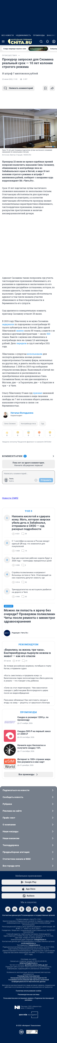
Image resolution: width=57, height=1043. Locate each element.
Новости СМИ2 (10, 498)
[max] (35, 909)
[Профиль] (54, 41)
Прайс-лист (9, 817)
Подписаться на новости (16, 790)
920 (48, 333)
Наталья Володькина (22, 412)
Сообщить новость (13, 797)
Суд (42, 424)
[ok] (21, 909)
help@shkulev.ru (34, 945)
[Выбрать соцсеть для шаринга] (52, 88)
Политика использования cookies (28, 991)
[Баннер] (38, 48)
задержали (8, 324)
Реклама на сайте (12, 811)
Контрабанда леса (28, 424)
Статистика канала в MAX (17, 859)
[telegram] (7, 909)
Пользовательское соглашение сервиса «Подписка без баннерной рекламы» (28, 999)
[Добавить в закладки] (45, 88)
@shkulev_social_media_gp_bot (36, 965)
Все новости (8, 35)
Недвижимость (23, 35)
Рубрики (7, 804)
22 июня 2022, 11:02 (9, 79)
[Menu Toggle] (3, 41)
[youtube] (49, 909)
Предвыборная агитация (16, 852)
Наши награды (10, 831)
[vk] (14, 909)
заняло (20, 330)
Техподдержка (11, 845)
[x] (42, 909)
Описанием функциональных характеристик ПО (28, 978)
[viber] (28, 909)
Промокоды (39, 35)
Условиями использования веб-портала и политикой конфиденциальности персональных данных (28, 981)
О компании (9, 824)
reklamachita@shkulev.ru (28, 963)
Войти (11, 481)
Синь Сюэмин (10, 424)
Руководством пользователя (28, 976)
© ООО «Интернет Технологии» (28, 1025)
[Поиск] (41, 41)
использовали (34, 353)
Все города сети (11, 865)
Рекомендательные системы (28, 994)
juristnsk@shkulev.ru (28, 943)
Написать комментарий (21, 88)
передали (21, 343)
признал (37, 393)
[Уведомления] (47, 41)
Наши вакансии (11, 838)
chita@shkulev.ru (40, 940)
